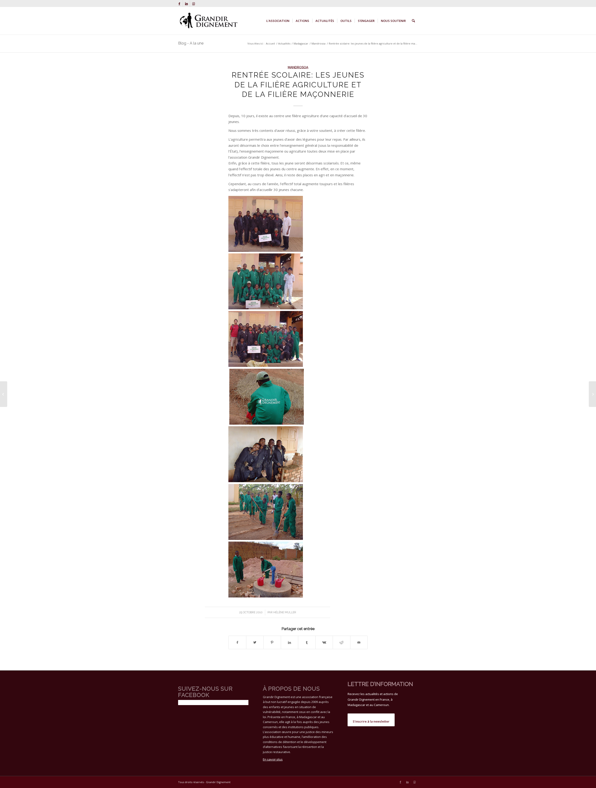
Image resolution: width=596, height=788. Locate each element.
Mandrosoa (298, 67)
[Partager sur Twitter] (255, 642)
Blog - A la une (190, 43)
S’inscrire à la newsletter (371, 721)
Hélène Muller (284, 612)
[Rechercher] (413, 20)
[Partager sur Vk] (324, 642)
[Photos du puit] (3, 394)
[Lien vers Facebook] (179, 3)
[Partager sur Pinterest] (272, 642)
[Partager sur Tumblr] (306, 642)
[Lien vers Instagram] (193, 3)
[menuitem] (277, 20)
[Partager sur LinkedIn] (289, 642)
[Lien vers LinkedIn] (186, 3)
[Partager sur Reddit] (341, 642)
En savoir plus (273, 759)
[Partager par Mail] (359, 642)
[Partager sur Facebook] (237, 642)
